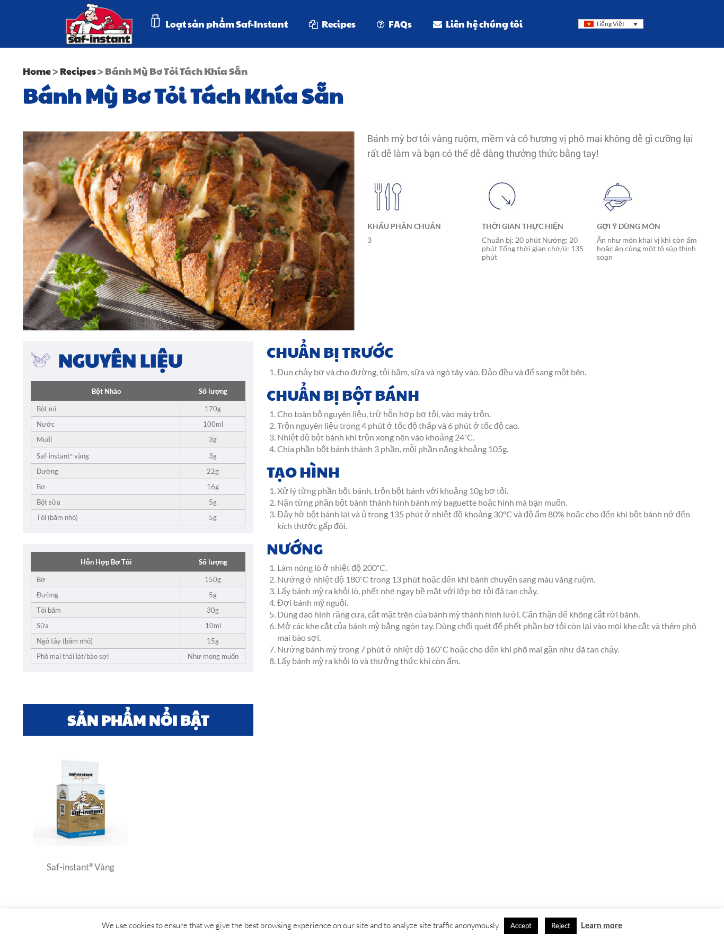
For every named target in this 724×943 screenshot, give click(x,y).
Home (37, 70)
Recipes (78, 70)
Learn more (601, 925)
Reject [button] (560, 925)
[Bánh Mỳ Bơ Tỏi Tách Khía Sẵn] (80, 843)
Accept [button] (521, 925)
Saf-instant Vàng (80, 866)
